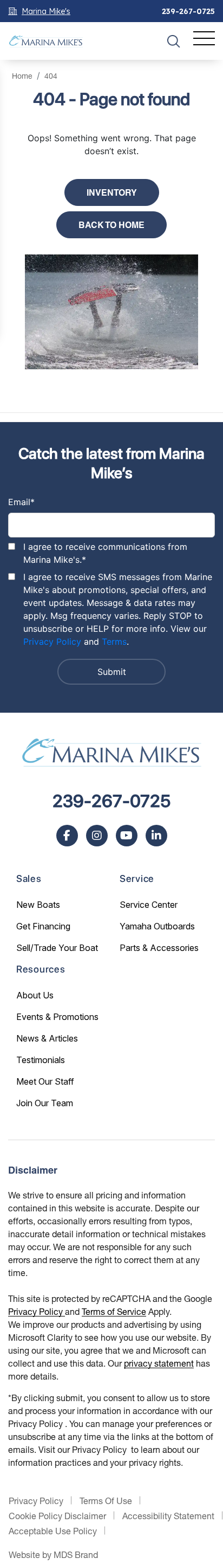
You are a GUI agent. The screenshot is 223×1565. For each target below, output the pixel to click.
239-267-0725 (188, 11)
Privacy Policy (52, 641)
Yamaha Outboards (157, 926)
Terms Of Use (106, 1500)
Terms (114, 641)
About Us (35, 995)
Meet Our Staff (45, 1081)
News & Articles (47, 1038)
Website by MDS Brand (53, 1554)
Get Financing (43, 926)
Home (22, 75)
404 (50, 75)
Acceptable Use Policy (53, 1531)
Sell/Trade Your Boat (57, 947)
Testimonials (40, 1059)
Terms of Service (114, 1311)
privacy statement (159, 1363)
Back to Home (111, 224)
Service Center (149, 904)
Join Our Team (44, 1103)
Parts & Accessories (159, 947)
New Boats (38, 904)
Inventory (112, 192)
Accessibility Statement (168, 1516)
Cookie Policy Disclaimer (57, 1516)
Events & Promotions (57, 1016)
